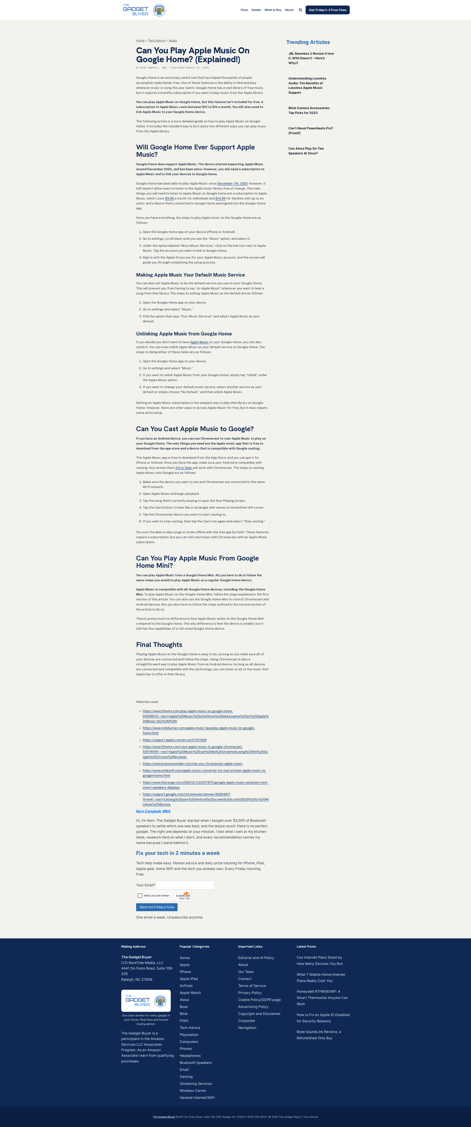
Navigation (247, 1028)
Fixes (244, 10)
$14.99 (220, 198)
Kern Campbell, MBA (153, 67)
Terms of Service (252, 986)
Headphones (190, 1056)
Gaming (186, 1077)
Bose (184, 1007)
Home (140, 40)
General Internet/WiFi (197, 1098)
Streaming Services (196, 1084)
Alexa (184, 1000)
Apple (173, 40)
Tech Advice (156, 40)
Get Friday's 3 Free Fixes (327, 10)
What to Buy (273, 10)
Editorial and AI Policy (256, 958)
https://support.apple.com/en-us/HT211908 (174, 740)
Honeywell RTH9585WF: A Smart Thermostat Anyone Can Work (322, 997)
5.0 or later (184, 468)
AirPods (186, 986)
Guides (256, 10)
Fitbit (184, 1021)
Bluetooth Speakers (196, 1063)
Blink (184, 1014)
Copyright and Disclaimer (259, 1014)
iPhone (185, 972)
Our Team (246, 972)
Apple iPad (189, 979)
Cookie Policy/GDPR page (259, 1000)
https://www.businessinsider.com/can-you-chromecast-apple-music (193, 763)
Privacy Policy (250, 993)
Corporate (246, 1021)
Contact (245, 979)
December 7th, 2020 (232, 183)
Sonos (185, 958)
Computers (189, 1042)
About (289, 10)
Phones (186, 1049)
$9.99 (169, 198)
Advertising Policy (253, 1007)
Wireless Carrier (193, 1091)
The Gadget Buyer (164, 1116)
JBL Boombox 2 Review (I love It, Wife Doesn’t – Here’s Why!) (311, 58)
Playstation (189, 1035)
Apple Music (199, 342)
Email (184, 1070)
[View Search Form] (300, 10)
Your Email (145, 885)
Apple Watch (190, 993)
